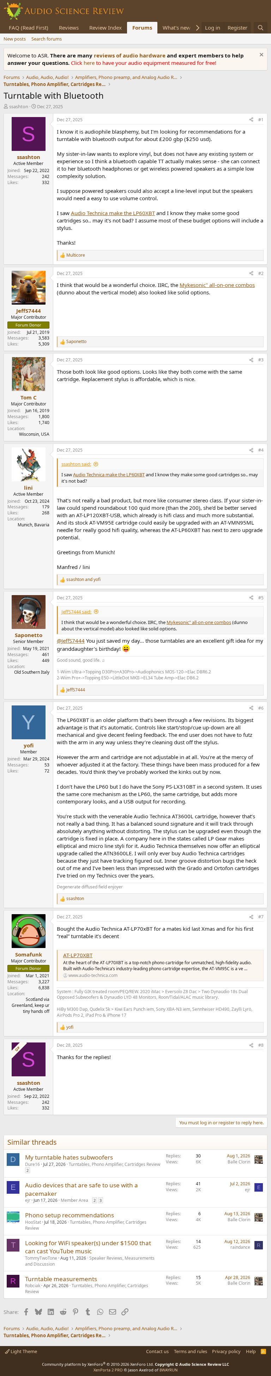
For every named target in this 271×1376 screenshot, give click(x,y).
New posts (15, 39)
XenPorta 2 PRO (108, 1369)
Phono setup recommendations (69, 1215)
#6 (261, 708)
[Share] (251, 120)
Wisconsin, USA (34, 434)
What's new (177, 27)
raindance (240, 1247)
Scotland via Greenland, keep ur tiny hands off (30, 1005)
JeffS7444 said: (76, 612)
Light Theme (23, 1351)
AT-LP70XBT (77, 955)
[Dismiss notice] (261, 55)
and (83, 579)
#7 (261, 917)
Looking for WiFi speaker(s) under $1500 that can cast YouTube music (88, 1247)
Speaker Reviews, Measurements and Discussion (90, 1261)
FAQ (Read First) (28, 27)
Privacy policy (226, 1351)
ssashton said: (76, 464)
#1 (261, 120)
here (90, 62)
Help (251, 1351)
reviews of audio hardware (130, 55)
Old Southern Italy (31, 672)
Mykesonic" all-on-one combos (217, 284)
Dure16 (32, 1164)
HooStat (33, 1222)
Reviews (69, 27)
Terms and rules (190, 1351)
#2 (261, 273)
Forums (142, 27)
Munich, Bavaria (33, 525)
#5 (261, 598)
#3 (261, 360)
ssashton (18, 106)
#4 (261, 450)
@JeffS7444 (71, 640)
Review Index (105, 27)
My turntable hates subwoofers (69, 1157)
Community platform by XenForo (98, 1364)
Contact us (157, 1351)
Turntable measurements (61, 1279)
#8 (261, 1045)
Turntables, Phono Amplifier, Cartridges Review (114, 1164)
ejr (27, 1200)
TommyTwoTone (41, 1258)
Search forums (46, 39)
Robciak (32, 1286)
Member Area (74, 1200)
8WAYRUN (168, 1369)
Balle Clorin (239, 1162)
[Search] (260, 27)
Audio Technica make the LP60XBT (113, 212)
